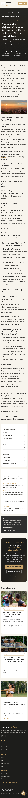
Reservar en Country (14, 571)
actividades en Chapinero (10, 235)
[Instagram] (2, 736)
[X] (10, 736)
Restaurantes (14, 457)
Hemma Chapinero (9, 530)
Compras (14, 451)
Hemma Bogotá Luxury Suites (11, 324)
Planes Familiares (14, 435)
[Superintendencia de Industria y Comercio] (7, 790)
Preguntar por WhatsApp (14, 566)
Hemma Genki (5, 778)
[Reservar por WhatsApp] (23, 793)
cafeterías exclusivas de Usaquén (12, 193)
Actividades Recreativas (14, 463)
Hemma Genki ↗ (5, 749)
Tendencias (14, 454)
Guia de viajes (14, 460)
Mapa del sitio (5, 763)
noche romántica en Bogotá (12, 282)
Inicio (3, 12)
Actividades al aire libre (14, 12)
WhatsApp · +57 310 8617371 (9, 782)
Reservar (22, 3)
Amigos (14, 432)
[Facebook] (6, 736)
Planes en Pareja (14, 438)
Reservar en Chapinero (14, 576)
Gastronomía (14, 445)
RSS (2, 766)
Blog (7, 12)
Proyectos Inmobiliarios (14, 448)
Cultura (14, 441)
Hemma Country (8, 527)
